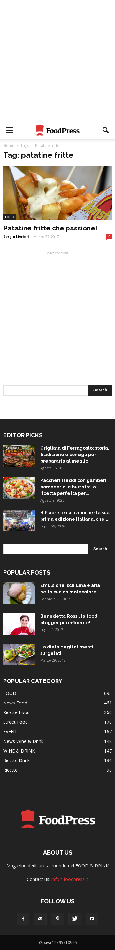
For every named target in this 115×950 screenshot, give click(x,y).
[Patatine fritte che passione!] (57, 193)
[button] (106, 130)
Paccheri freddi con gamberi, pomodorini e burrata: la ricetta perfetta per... (74, 487)
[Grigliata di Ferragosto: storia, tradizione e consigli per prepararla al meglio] (19, 456)
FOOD (9, 217)
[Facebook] (23, 919)
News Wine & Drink (23, 741)
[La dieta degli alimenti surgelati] (19, 655)
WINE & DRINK (19, 751)
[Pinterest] (57, 919)
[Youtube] (92, 919)
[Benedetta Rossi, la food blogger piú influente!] (19, 624)
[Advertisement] (57, 60)
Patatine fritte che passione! (50, 228)
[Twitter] (74, 919)
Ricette (10, 770)
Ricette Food (16, 712)
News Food (15, 703)
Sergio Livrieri (16, 236)
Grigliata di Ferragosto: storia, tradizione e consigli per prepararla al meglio (74, 454)
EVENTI (11, 732)
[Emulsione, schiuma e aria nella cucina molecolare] (19, 593)
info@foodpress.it (69, 879)
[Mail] (40, 919)
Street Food (15, 722)
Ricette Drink (16, 760)
